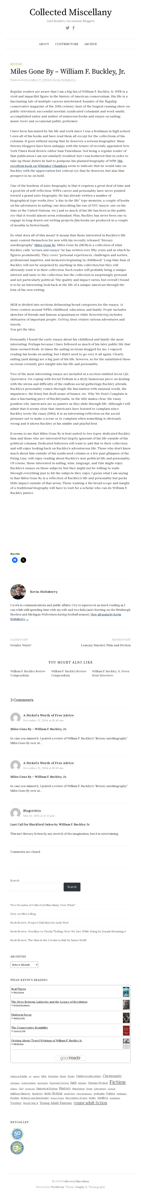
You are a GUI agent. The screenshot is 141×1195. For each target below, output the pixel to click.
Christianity (112, 1076)
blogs (63, 1076)
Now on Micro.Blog (23, 913)
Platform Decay (21, 1014)
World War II (30, 1103)
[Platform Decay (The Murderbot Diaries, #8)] (126, 1017)
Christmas (15, 1083)
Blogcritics (32, 811)
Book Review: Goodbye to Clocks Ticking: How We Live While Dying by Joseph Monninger (68, 931)
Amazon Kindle (18, 1076)
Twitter (15, 1103)
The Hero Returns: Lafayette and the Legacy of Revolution (49, 1001)
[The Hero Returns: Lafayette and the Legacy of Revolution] (126, 1004)
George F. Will (19, 1031)
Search (14, 880)
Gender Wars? (20, 645)
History (65, 1088)
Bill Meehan (19, 1044)
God (21, 1088)
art (30, 1076)
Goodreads (30, 1089)
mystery (37, 1093)
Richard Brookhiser (22, 1005)
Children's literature (88, 1076)
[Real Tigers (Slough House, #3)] (126, 991)
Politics (110, 1093)
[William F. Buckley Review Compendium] (30, 674)
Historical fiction (46, 1088)
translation (115, 1098)
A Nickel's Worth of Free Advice (48, 715)
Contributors (66, 44)
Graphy (79, 1187)
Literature (100, 1088)
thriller (92, 1098)
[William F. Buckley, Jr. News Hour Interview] (112, 674)
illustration (78, 1088)
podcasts (99, 1093)
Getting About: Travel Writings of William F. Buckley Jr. (46, 1040)
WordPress (57, 1187)
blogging (53, 1076)
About (44, 44)
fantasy (82, 1083)
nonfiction (69, 1093)
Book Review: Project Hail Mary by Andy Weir (39, 922)
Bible (44, 1076)
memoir (112, 1088)
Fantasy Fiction (98, 1083)
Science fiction (57, 1098)
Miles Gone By (45, 245)
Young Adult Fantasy (56, 1103)
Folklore (13, 1089)
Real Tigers (18, 989)
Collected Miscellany (70, 12)
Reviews (16, 64)
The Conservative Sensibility (29, 1027)
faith (73, 1083)
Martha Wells (19, 1018)
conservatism (28, 1083)
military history (20, 1093)
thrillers (102, 1097)
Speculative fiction (76, 1097)
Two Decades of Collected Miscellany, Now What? (42, 905)
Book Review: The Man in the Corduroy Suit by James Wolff (48, 940)
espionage (42, 1083)
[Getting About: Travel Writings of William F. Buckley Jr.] (126, 1043)
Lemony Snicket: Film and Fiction (106, 645)
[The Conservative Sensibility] (126, 1030)
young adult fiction (90, 1102)
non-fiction (53, 1093)
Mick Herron (19, 992)
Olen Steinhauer (84, 1093)
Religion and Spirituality (35, 1097)
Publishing (122, 1093)
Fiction (117, 1082)
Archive (90, 44)
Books (71, 1076)
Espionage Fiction (59, 1083)
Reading (14, 1097)
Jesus (89, 1088)
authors (36, 1076)
